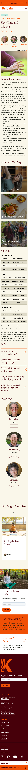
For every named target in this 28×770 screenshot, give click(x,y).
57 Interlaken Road (6, 712)
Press (3, 729)
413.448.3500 (5, 699)
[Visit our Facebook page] (8, 757)
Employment (5, 725)
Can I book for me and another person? (10, 369)
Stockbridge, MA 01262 (8, 714)
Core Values (5, 732)
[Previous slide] (8, 512)
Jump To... (4, 763)
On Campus (4, 15)
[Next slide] (19, 512)
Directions (4, 735)
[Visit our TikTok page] (22, 757)
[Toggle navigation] (26, 8)
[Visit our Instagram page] (2, 757)
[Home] (7, 8)
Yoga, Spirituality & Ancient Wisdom (11, 18)
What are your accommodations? (9, 352)
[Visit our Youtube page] (15, 757)
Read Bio (14, 426)
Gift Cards (4, 739)
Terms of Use (4, 752)
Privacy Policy (4, 749)
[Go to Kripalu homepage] (6, 665)
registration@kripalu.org (8, 697)
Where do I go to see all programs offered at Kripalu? (10, 388)
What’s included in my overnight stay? (10, 361)
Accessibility (4, 746)
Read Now (14, 3)
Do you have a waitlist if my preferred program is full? (12, 378)
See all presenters (21, 50)
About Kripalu (5, 722)
